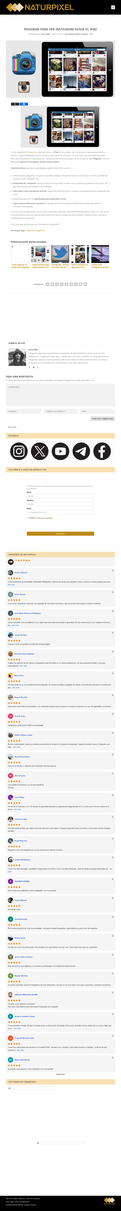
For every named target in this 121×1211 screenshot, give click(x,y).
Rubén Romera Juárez (23, 735)
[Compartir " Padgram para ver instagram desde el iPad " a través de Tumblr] (57, 284)
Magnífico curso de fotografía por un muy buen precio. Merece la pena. (35, 850)
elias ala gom (20, 776)
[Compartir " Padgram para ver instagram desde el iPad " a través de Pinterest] (61, 284)
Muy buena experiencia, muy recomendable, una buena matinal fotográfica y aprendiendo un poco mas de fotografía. (53, 928)
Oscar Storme (20, 594)
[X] (15, 104)
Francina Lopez (21, 819)
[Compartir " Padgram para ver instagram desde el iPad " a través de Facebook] (47, 284)
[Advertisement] (60, 317)
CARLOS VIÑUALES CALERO (26, 995)
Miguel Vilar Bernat (22, 1060)
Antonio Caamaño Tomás (25, 1016)
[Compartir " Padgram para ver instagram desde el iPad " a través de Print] (85, 284)
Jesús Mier (45, 34)
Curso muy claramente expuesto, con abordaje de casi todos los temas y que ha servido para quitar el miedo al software (54, 603)
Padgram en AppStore (35, 230)
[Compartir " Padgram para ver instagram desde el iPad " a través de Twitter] (52, 284)
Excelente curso (14, 909)
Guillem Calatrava (18, 1199)
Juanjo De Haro (21, 635)
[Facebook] (24, 104)
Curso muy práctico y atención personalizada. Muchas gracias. (32, 766)
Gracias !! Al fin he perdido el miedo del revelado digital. (29, 644)
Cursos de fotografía (33, 1199)
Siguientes (60, 1074)
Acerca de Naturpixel (22, 1202)
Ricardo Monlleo (21, 976)
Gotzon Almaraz (21, 573)
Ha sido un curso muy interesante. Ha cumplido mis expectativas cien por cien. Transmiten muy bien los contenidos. (53, 947)
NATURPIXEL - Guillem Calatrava (25, 1205)
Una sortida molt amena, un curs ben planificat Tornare (26, 786)
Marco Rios (19, 675)
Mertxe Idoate (20, 938)
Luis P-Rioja (19, 797)
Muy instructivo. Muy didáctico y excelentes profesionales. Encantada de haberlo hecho (41, 966)
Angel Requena (21, 841)
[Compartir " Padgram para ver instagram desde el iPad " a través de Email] (80, 284)
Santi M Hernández (22, 757)
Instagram (31, 152)
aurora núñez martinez (23, 957)
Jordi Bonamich (21, 919)
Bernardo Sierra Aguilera (24, 654)
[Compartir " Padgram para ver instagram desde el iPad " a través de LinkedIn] (66, 284)
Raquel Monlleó (21, 697)
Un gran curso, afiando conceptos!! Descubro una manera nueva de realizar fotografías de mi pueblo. (33, 1005)
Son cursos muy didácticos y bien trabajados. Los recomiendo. (32, 891)
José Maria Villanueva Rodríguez (28, 613)
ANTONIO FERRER (22, 881)
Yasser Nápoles (21, 900)
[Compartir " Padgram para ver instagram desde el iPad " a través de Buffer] (71, 284)
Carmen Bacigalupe (22, 860)
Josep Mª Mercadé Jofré (24, 1038)
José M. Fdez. (20, 716)
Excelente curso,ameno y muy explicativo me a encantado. (31, 1069)
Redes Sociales (81, 34)
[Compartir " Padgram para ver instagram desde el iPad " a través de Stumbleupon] (75, 284)
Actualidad (69, 34)
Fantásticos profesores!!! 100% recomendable (25, 725)
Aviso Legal (10, 1202)
